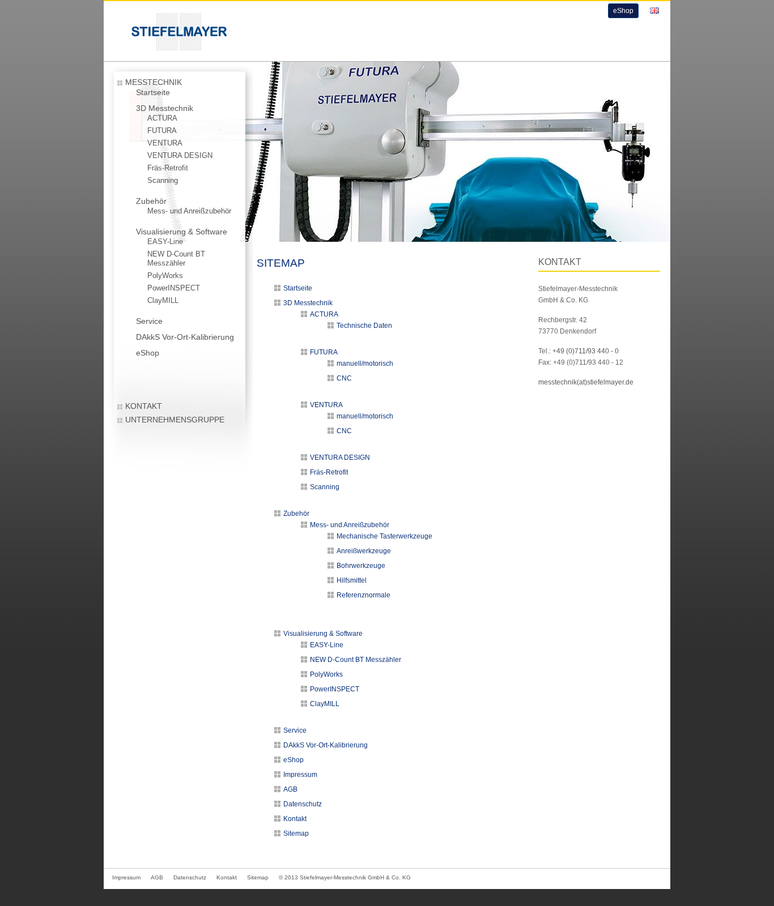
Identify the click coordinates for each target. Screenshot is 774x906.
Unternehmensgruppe (174, 419)
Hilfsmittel (352, 580)
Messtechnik (153, 82)
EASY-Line (165, 242)
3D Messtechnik (164, 108)
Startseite (153, 92)
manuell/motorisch (365, 363)
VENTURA (164, 143)
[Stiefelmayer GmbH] (168, 53)
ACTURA (162, 118)
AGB (290, 789)
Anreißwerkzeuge (364, 551)
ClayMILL (162, 301)
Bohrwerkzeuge (361, 566)
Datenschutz (302, 804)
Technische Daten (364, 326)
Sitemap (296, 833)
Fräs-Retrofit (167, 168)
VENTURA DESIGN (179, 156)
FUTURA (162, 131)
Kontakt (143, 406)
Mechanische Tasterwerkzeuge (384, 536)
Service (149, 321)
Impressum (300, 775)
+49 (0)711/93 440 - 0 (585, 351)
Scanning (162, 181)
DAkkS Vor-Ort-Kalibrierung (185, 336)
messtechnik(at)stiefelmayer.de (585, 382)
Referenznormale (363, 595)
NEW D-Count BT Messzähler (176, 258)
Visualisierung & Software (181, 231)
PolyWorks (165, 276)
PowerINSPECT (173, 288)
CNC (344, 378)
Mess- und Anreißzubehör (189, 211)
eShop (623, 11)
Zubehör (151, 201)
